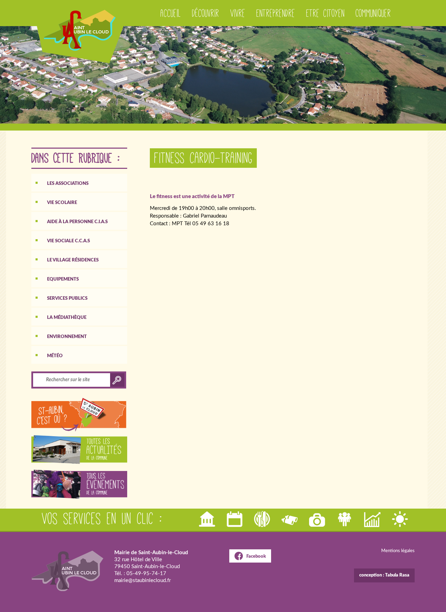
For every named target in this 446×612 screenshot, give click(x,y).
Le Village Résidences (73, 260)
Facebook (256, 556)
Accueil (171, 13)
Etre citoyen (325, 13)
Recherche (290, 519)
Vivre (237, 13)
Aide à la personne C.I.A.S (77, 222)
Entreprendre (275, 13)
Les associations (68, 183)
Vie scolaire (62, 203)
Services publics (67, 298)
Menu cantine (263, 519)
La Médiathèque (66, 317)
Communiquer (373, 13)
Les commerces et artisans (373, 519)
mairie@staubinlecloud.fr (142, 580)
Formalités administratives (208, 519)
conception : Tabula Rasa (384, 575)
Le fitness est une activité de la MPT (192, 196)
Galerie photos (318, 519)
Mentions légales (398, 551)
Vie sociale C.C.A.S (68, 241)
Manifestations (235, 519)
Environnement (67, 337)
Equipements (63, 279)
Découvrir (205, 13)
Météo (55, 356)
